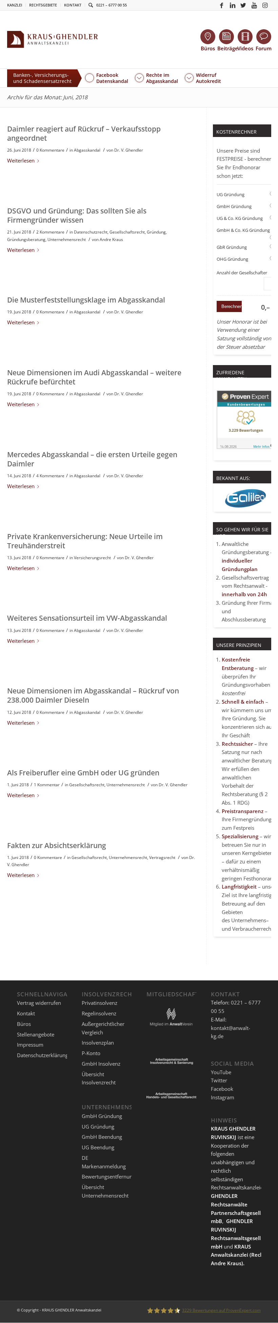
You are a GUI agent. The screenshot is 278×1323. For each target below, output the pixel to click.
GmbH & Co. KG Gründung (243, 230)
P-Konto (91, 1053)
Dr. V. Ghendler (128, 150)
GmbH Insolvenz (101, 1063)
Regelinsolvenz (99, 1013)
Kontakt (72, 4)
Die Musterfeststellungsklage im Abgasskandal (86, 300)
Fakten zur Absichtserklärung (56, 845)
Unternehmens (248, 920)
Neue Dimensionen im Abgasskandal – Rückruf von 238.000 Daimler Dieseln (93, 695)
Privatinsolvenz (99, 1002)
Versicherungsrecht (92, 558)
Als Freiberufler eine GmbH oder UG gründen (83, 772)
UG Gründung (230, 194)
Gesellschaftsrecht (127, 232)
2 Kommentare (50, 232)
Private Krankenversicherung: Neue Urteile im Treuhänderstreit (85, 541)
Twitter (219, 1080)
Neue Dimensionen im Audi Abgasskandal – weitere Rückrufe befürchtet (94, 377)
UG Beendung (98, 1147)
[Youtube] (254, 5)
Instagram (222, 1097)
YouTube (221, 1072)
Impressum (30, 1044)
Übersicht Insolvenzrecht (99, 1078)
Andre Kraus (111, 239)
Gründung (156, 232)
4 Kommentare (50, 476)
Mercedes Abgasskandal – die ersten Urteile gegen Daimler (92, 459)
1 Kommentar (47, 785)
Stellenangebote (35, 1034)
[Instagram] (265, 5)
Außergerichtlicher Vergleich (103, 1028)
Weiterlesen (21, 160)
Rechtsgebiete (43, 4)
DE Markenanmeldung (104, 1162)
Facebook (222, 1088)
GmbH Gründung (234, 206)
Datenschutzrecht (90, 232)
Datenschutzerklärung (42, 1055)
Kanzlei (14, 4)
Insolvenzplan (98, 1042)
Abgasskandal (87, 150)
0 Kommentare (50, 150)
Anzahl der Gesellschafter (242, 273)
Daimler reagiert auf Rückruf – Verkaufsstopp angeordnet (84, 133)
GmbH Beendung (102, 1136)
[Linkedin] (233, 5)
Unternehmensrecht (66, 239)
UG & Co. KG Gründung (240, 218)
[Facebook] (222, 5)
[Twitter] (243, 5)
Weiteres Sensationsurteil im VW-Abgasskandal (87, 618)
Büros (24, 1023)
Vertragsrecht (162, 857)
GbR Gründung (232, 247)
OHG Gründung (232, 259)
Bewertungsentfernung (108, 1176)
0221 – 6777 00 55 (111, 4)
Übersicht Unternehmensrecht (105, 1191)
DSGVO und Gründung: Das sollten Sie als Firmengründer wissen (76, 215)
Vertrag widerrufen (39, 1002)
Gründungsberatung (26, 239)
